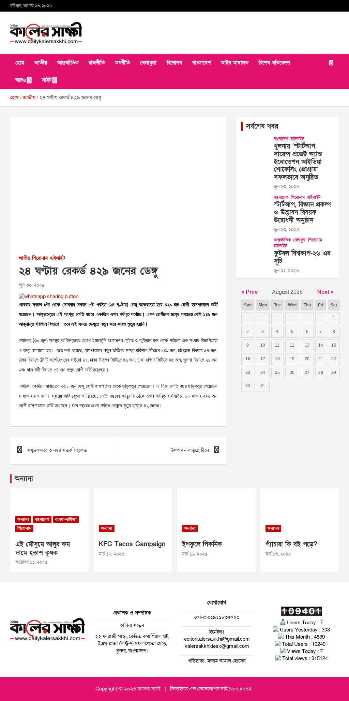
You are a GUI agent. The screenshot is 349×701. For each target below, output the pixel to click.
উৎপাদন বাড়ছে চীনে (190, 450)
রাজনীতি (97, 62)
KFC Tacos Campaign (132, 544)
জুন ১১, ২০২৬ (286, 270)
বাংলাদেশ (201, 62)
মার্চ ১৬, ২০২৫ (111, 554)
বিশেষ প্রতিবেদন (274, 62)
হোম (19, 62)
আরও (20, 80)
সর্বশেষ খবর (262, 126)
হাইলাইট (57, 258)
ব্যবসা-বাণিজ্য (66, 519)
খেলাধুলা (148, 62)
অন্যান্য (24, 478)
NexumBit (240, 688)
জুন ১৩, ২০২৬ (286, 186)
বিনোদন (174, 62)
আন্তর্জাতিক (67, 62)
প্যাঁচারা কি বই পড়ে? (291, 544)
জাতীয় (40, 62)
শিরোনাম (40, 258)
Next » (325, 292)
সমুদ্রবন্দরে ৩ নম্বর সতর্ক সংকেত (57, 450)
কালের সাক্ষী (149, 688)
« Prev (249, 292)
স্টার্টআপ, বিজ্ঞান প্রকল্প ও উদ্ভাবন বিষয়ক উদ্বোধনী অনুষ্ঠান (302, 212)
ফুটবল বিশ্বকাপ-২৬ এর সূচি (302, 257)
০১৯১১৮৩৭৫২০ (223, 617)
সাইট (46, 80)
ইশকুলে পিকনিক (202, 544)
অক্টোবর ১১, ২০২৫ (31, 562)
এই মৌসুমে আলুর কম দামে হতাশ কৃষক (42, 548)
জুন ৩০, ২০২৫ (32, 285)
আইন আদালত (234, 62)
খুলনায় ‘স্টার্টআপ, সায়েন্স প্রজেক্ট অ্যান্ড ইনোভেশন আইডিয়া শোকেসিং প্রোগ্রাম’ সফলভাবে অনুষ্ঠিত (298, 162)
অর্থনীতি (122, 62)
